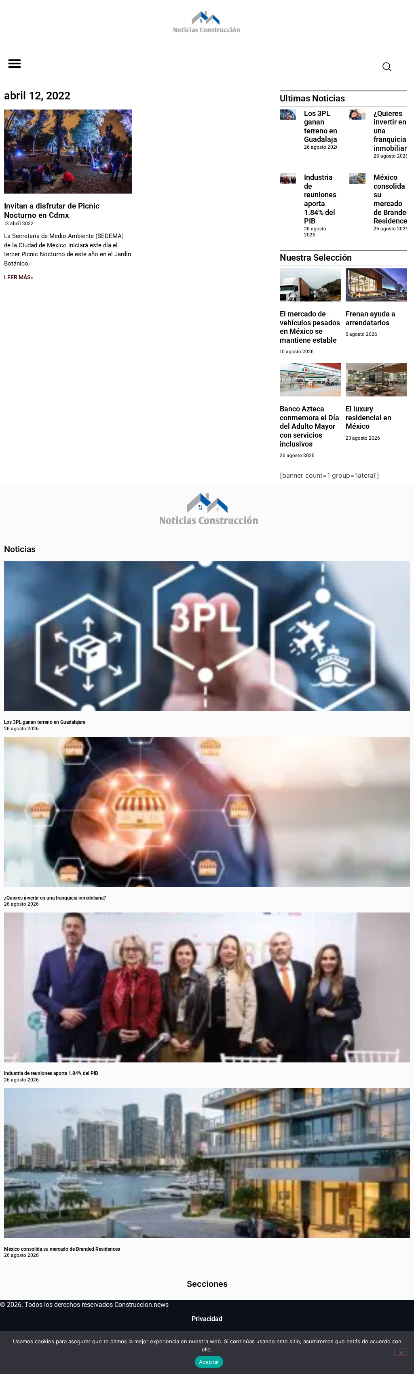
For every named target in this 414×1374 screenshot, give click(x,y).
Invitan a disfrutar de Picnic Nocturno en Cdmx (51, 210)
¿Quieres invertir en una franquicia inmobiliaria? (55, 898)
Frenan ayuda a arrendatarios (370, 318)
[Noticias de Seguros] (205, 24)
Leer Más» (18, 277)
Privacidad (207, 1319)
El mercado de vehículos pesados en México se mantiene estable (310, 327)
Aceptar (209, 1362)
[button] (14, 63)
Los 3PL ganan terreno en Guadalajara (324, 126)
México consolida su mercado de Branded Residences (392, 199)
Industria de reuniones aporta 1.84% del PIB (320, 199)
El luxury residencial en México (368, 417)
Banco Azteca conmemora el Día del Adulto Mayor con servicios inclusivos (309, 426)
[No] (401, 1352)
